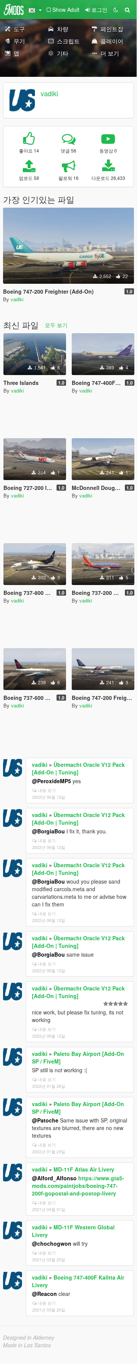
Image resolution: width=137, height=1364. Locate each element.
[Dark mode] (115, 9)
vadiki (49, 93)
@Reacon (44, 1293)
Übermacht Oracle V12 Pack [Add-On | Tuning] (78, 768)
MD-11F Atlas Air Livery (84, 1169)
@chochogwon (51, 1243)
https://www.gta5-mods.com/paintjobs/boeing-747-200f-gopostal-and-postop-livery (78, 1185)
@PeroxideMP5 (51, 781)
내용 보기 (47, 790)
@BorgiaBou (48, 831)
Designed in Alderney (28, 1337)
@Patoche (45, 1120)
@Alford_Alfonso (54, 1178)
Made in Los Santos (27, 1345)
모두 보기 (56, 325)
